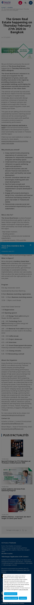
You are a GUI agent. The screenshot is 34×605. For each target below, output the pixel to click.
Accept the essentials (11, 598)
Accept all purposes (10, 594)
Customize (23, 598)
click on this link (23, 589)
